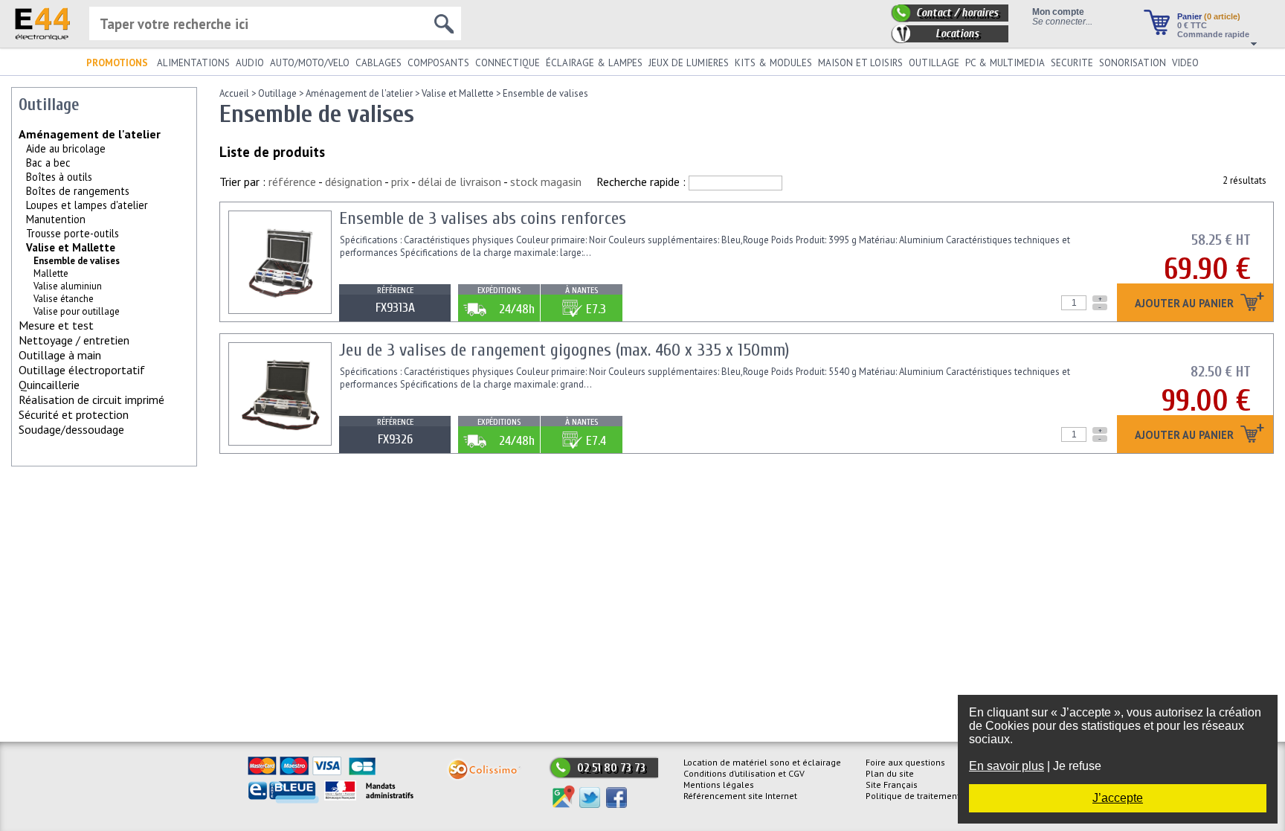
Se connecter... (1062, 21)
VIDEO (1185, 63)
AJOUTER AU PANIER (1186, 304)
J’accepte (1117, 798)
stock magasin (546, 181)
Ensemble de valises (545, 93)
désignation (353, 181)
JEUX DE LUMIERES (688, 63)
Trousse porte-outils (72, 233)
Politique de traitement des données (940, 795)
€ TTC (1192, 25)
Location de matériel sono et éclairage (762, 762)
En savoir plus (1006, 766)
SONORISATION (1132, 63)
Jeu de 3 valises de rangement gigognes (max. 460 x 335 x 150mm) (564, 350)
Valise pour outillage (76, 311)
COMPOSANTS (438, 63)
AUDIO (250, 63)
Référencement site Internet (740, 795)
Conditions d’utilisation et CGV (744, 773)
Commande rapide (1213, 34)
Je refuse (1077, 766)
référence (292, 181)
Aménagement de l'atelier (90, 133)
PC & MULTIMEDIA (1005, 63)
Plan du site (890, 773)
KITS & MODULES (773, 63)
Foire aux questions (905, 762)
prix (400, 181)
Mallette (50, 273)
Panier (1208, 16)
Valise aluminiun (67, 286)
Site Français (892, 784)
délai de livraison (459, 181)
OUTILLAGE (934, 63)
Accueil (234, 93)
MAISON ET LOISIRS (860, 63)
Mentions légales (718, 784)
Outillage (277, 93)
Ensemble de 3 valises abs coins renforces (482, 218)
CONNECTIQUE (507, 63)
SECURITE (1072, 63)
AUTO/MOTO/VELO (310, 63)
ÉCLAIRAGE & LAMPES (594, 63)
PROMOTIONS (117, 63)
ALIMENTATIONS (193, 63)
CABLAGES (378, 63)
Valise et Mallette (70, 247)
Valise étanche (63, 298)
